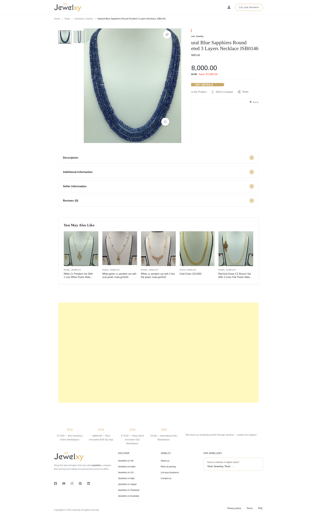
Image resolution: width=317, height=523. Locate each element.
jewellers (96, 465)
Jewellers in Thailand (128, 490)
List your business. (170, 472)
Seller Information (75, 186)
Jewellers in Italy (126, 478)
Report (255, 102)
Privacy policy (234, 508)
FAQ (260, 508)
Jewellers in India (126, 466)
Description (70, 157)
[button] (167, 34)
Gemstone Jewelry (83, 18)
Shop (67, 18)
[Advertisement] (158, 353)
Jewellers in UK (126, 460)
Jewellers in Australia (128, 496)
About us (165, 460)
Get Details (204, 84)
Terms (250, 508)
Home (57, 18)
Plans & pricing (168, 466)
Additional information (77, 171)
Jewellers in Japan (127, 484)
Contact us (166, 478)
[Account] (229, 7)
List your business (249, 7)
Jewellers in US (126, 472)
